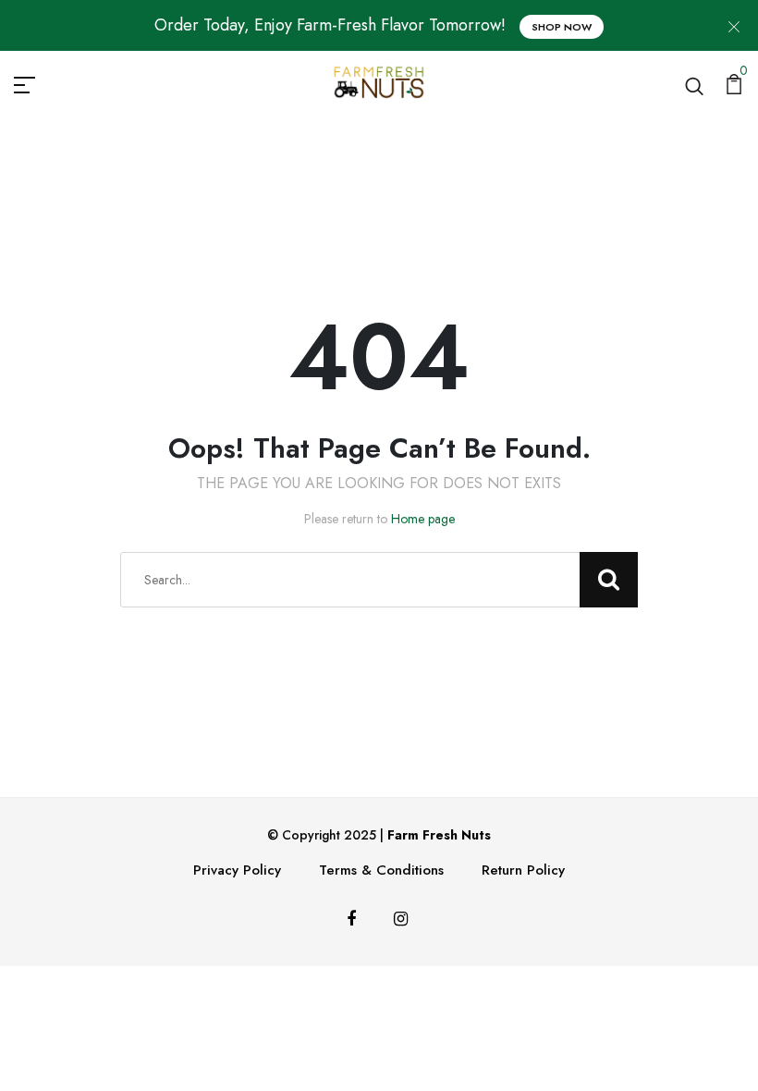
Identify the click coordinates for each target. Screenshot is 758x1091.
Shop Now (562, 26)
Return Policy (523, 870)
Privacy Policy (237, 870)
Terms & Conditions (381, 870)
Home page (423, 518)
